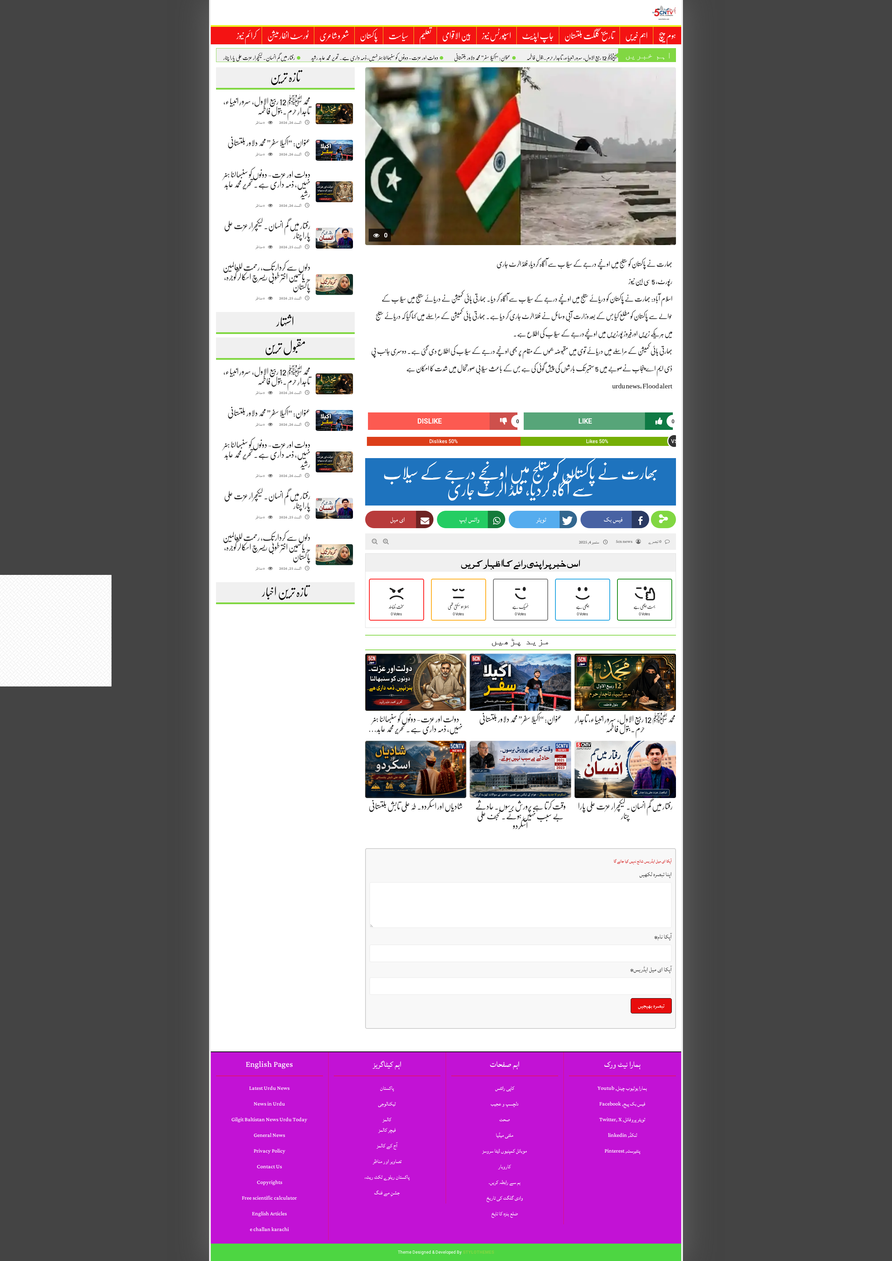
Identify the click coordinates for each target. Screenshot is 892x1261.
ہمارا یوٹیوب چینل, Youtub (622, 1088)
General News (269, 1135)
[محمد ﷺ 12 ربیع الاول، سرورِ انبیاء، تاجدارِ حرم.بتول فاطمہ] (334, 113)
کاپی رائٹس (504, 1088)
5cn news (624, 542)
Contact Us (269, 1167)
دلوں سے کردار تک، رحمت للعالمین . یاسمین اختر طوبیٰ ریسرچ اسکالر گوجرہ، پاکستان (266, 277)
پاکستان (369, 35)
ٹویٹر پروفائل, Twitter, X (622, 1120)
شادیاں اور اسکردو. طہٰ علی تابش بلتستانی (416, 806)
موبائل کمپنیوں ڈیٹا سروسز (504, 1151)
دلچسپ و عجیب (504, 1104)
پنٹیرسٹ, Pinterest (622, 1151)
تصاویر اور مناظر (387, 1161)
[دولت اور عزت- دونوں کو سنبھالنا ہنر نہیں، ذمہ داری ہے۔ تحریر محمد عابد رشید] (334, 191)
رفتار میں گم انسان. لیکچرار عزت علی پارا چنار (259, 57)
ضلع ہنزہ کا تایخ (504, 1214)
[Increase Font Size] (386, 541)
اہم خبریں (636, 35)
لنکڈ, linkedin (622, 1135)
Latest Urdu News (269, 1088)
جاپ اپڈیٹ (538, 35)
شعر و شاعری (334, 35)
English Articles (269, 1214)
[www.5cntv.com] (664, 12)
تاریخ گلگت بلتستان (589, 35)
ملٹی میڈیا (504, 1135)
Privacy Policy (269, 1151)
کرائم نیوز (246, 35)
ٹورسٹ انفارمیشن (288, 35)
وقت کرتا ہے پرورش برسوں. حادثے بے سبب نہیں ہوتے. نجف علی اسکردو (520, 816)
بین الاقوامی (456, 35)
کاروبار (504, 1167)
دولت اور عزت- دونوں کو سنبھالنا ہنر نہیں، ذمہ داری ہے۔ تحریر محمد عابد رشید (374, 57)
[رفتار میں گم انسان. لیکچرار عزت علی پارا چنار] (334, 238)
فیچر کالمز (387, 1130)
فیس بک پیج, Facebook (622, 1104)
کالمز (387, 1120)
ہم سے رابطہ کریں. (505, 1182)
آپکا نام (663, 936)
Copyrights (269, 1182)
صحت (504, 1120)
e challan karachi (269, 1229)
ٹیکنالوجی (387, 1104)
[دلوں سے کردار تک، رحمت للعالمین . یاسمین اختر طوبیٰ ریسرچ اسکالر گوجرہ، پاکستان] (334, 284)
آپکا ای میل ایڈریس (651, 969)
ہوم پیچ (667, 35)
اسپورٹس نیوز (496, 35)
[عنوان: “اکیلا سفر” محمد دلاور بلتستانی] (334, 150)
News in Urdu (269, 1104)
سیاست (398, 35)
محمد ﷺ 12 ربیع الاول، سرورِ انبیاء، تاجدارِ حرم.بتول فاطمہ (574, 57)
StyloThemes (478, 1252)
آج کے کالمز (387, 1146)
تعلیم (425, 35)
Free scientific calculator (269, 1198)
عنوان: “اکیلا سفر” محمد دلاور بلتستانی (482, 57)
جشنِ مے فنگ (387, 1193)
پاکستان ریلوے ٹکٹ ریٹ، (386, 1177)
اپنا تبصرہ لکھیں (655, 874)
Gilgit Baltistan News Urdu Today (269, 1120)
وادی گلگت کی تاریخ (504, 1198)
